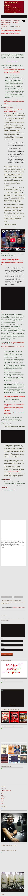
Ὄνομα (2, 638)
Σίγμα (2, 793)
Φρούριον (2, 800)
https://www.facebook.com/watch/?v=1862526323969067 (12, 346)
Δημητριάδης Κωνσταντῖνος (6, 790)
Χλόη (2, 801)
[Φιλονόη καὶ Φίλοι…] (14, 13)
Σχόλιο (2, 623)
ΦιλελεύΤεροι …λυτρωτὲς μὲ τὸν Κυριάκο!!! (18, 596)
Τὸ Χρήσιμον (3, 796)
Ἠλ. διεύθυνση (3, 643)
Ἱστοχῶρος (2, 648)
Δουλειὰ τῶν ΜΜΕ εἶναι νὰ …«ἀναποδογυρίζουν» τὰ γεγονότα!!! (7, 596)
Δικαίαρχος (3, 792)
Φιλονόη (18, 26)
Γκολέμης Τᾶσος (4, 788)
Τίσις (2, 795)
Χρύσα (2, 803)
